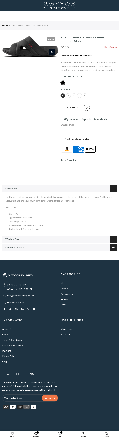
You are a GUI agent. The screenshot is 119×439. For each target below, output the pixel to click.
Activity (64, 299)
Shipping (65, 55)
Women (64, 288)
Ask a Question (69, 160)
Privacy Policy (8, 356)
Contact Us (7, 334)
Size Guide (66, 334)
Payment (6, 350)
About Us (7, 329)
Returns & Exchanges (12, 345)
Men (63, 283)
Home (5, 25)
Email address (68, 124)
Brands (64, 304)
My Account (67, 329)
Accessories (67, 294)
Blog (4, 361)
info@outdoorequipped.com (20, 295)
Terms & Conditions (12, 340)
